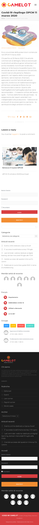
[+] (19, 156)
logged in (15, 134)
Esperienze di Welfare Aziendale (20, 331)
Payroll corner (9, 402)
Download (21, 48)
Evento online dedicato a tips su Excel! (17, 246)
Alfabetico (30, 325)
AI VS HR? (11, 314)
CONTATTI (4, 381)
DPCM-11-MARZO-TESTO (8, 48)
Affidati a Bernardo (15, 308)
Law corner (8, 398)
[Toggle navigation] (35, 4)
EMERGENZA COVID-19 (16, 303)
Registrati (19, 220)
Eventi (6, 395)
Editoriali (7, 391)
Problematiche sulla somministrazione (21, 339)
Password (4, 199)
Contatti (20, 515)
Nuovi (6, 325)
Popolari (21, 325)
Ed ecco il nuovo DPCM (12, 168)
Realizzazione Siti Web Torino (25, 522)
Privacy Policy (27, 515)
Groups (4, 321)
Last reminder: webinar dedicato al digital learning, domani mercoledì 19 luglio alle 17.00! (19, 436)
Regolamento (13, 297)
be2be (14, 522)
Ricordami (6, 207)
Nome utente (5, 190)
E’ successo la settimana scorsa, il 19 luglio (18, 249)
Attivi (13, 325)
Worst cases (8, 406)
